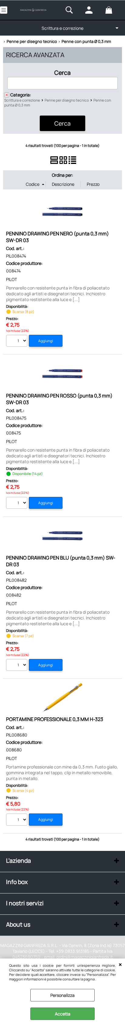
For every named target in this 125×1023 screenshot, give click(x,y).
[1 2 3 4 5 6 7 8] (17, 342)
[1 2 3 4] (17, 820)
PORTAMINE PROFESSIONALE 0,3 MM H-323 (54, 719)
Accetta (62, 1014)
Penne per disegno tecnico (67, 100)
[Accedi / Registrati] (93, 10)
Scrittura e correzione (62, 28)
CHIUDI (120, 965)
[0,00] (113, 10)
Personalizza (62, 995)
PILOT (11, 279)
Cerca (62, 72)
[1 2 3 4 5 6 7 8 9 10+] (17, 504)
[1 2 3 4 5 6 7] (17, 666)
